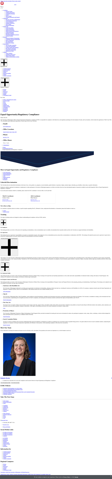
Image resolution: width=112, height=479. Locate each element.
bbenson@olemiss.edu (35, 200)
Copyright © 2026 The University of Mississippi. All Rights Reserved (15, 472)
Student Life (5, 26)
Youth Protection (6, 174)
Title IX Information (7, 173)
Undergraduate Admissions (11, 20)
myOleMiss (5, 107)
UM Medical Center (7, 95)
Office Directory (6, 413)
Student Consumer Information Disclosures (18, 474)
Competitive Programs (10, 13)
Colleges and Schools (10, 12)
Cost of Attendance (10, 21)
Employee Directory (7, 414)
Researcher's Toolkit (10, 42)
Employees (5, 71)
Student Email (6, 105)
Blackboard (5, 110)
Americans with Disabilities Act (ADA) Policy (12, 388)
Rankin (4, 94)
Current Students (6, 69)
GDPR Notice (31, 474)
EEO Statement (37, 474)
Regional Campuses (10, 33)
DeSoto (4, 89)
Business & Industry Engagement (12, 38)
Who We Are (5, 44)
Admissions (5, 18)
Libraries (5, 104)
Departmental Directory (8, 148)
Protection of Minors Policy (8, 393)
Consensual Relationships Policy (9, 390)
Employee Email (6, 106)
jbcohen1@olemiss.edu (7, 200)
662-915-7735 (6, 137)
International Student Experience (12, 34)
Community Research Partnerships (13, 39)
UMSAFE (5, 178)
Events (4, 103)
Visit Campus (8, 24)
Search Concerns (6, 177)
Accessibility (43, 474)
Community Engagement (11, 49)
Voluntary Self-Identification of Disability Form (12, 389)
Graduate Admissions (10, 23)
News (4, 102)
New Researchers (9, 41)
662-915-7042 (5, 199)
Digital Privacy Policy (5, 474)
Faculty (7, 14)
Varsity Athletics (9, 53)
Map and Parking (6, 426)
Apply (4, 403)
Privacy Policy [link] (66, 477)
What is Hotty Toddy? (10, 55)
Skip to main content (16, 1)
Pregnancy (5, 179)
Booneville (5, 91)
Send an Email (6, 211)
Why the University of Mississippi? (13, 19)
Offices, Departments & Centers (9, 99)
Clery (4, 176)
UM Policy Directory (7, 394)
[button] (1, 8)
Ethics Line (48, 474)
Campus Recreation (10, 32)
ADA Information (6, 172)
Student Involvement (10, 30)
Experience (5, 109)
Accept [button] (76, 477)
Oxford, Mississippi (10, 28)
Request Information (10, 25)
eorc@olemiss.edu (7, 126)
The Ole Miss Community (11, 45)
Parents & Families (7, 73)
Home (4, 147)
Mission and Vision (10, 51)
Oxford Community (7, 75)
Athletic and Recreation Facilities (12, 56)
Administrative (6, 145)
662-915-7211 (6, 424)
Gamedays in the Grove (10, 54)
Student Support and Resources (12, 31)
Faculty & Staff (6, 100)
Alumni (4, 72)
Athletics (5, 52)
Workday (5, 111)
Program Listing (9, 11)
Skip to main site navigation (6, 1)
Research (5, 37)
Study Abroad (8, 16)
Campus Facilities (9, 35)
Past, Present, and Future (11, 48)
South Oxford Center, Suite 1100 (10, 132)
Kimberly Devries (5, 378)
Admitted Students (7, 68)
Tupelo (4, 90)
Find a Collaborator (10, 40)
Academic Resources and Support (13, 17)
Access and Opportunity (11, 46)
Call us (4, 210)
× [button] (110, 476)
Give (15, 4)
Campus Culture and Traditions (12, 47)
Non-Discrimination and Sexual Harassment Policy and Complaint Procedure (19, 391)
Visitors (4, 74)
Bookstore (5, 446)
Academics (5, 10)
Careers (4, 445)
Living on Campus (9, 27)
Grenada (5, 92)
